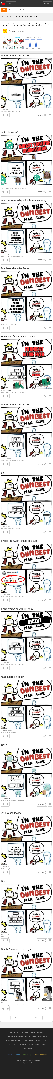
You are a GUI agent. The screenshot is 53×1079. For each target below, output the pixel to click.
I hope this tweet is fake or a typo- (19, 540)
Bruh (3, 881)
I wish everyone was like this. (17, 608)
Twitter (18, 1055)
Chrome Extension (40, 1055)
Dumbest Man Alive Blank (15, 55)
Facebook (9, 1055)
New (9, 10)
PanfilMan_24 (6, 254)
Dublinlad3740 (6, 322)
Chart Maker (42, 1036)
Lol (2, 472)
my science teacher (11, 813)
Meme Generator (37, 1032)
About (38, 1040)
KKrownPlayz (6, 798)
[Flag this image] (50, 115)
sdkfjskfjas (6, 1002)
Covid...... (6, 745)
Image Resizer (28, 1040)
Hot (3, 10)
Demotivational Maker (13, 1040)
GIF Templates (30, 1036)
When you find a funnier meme (18, 336)
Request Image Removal (37, 1044)
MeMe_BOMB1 (7, 390)
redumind (5, 109)
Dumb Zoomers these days (16, 949)
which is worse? (9, 132)
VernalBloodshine (7, 458)
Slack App (22, 1044)
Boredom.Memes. (7, 730)
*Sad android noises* (12, 676)
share (40, 115)
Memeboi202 (6, 934)
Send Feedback (26, 1048)
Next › (37, 1018)
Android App (27, 1055)
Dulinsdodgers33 (7, 662)
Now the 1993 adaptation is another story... (24, 200)
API (15, 1044)
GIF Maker (24, 1032)
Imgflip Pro (14, 1032)
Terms (9, 1044)
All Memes (7, 16)
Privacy (45, 1040)
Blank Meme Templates (14, 1036)
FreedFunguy (6, 594)
